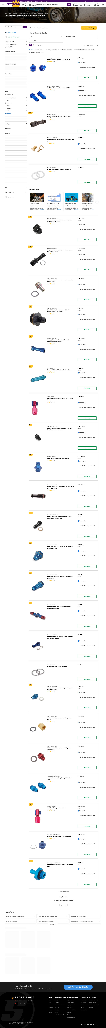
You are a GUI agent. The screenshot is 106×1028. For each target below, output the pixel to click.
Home (6, 13)
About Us (56, 1000)
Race (50, 1002)
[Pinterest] (96, 1024)
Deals (50, 1005)
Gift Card (50, 1012)
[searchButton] (68, 4)
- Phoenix (82, 1007)
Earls (8, 100)
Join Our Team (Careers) (59, 1014)
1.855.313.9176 (24, 997)
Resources (22, 1022)
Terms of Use (17, 1022)
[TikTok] (88, 1024)
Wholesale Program (71, 1017)
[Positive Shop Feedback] (61, 905)
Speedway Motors (11, 98)
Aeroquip (9, 108)
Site (30, 1022)
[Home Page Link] (13, 4)
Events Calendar (84, 1000)
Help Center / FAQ (70, 1000)
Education (27, 1022)
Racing (10, 13)
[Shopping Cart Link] (103, 4)
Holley (8, 110)
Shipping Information (71, 1005)
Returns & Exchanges (71, 1009)
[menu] (3, 4)
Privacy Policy (11, 1022)
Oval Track (15, 13)
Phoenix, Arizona (92, 1002)
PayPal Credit (69, 1012)
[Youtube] (91, 1024)
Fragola (8, 105)
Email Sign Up (69, 1007)
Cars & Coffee (83, 1002)
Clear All (30, 49)
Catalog (50, 1009)
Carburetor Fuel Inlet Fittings (50, 13)
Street (50, 1000)
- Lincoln (82, 1005)
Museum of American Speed (60, 1005)
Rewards (56, 1012)
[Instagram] (85, 1024)
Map (32, 1022)
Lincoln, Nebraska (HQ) (93, 1000)
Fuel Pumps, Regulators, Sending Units (36, 13)
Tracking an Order (70, 1002)
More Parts (51, 1007)
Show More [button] (8, 113)
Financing (69, 1014)
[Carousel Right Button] (96, 201)
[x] (94, 1024)
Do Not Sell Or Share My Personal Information (17, 1023)
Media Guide (57, 1009)
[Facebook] (82, 1024)
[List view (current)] (30, 45)
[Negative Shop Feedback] (66, 905)
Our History (57, 1002)
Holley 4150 (9, 47)
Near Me (91, 1007)
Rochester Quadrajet (12, 44)
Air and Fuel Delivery (23, 13)
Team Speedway (84, 1009)
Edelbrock (9, 103)
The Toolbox (57, 1007)
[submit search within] (25, 27)
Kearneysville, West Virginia (94, 1005)
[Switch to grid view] (33, 45)
